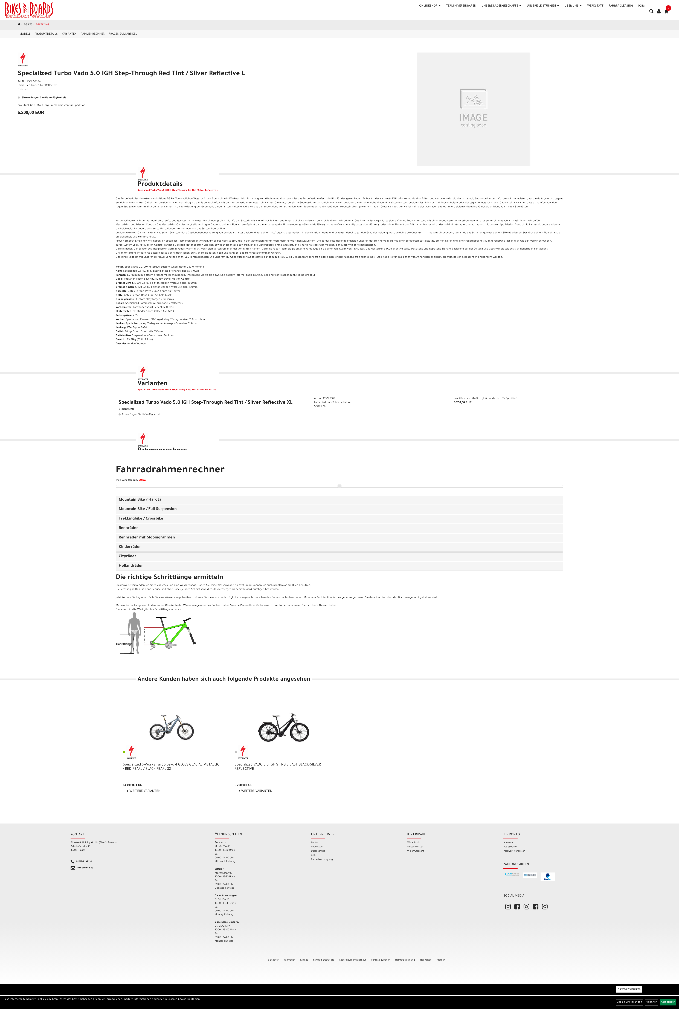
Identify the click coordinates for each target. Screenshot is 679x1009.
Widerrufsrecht (415, 851)
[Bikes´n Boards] (29, 10)
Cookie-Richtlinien (189, 999)
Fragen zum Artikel (123, 34)
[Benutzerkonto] (658, 12)
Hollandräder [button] (131, 566)
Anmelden (508, 842)
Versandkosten (415, 847)
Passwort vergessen (514, 851)
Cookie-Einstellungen (629, 1002)
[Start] (19, 25)
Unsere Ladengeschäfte (499, 6)
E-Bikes (28, 25)
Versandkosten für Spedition (68, 105)
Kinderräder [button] (130, 547)
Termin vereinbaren (461, 6)
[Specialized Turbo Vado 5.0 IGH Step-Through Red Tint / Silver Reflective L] (474, 109)
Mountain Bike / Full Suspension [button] (148, 509)
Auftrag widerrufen (629, 989)
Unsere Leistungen (541, 6)
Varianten (69, 34)
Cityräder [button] (127, 557)
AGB (313, 855)
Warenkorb (413, 842)
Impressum (317, 847)
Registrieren (510, 847)
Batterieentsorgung (322, 859)
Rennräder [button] (128, 528)
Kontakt (315, 842)
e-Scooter (273, 960)
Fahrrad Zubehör (380, 960)
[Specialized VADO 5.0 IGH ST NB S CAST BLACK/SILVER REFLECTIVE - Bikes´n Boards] (283, 727)
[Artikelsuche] (651, 12)
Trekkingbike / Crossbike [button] (141, 519)
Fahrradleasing (621, 6)
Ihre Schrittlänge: (127, 480)
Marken (441, 960)
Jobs (641, 6)
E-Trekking (42, 25)
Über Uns (572, 6)
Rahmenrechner (93, 34)
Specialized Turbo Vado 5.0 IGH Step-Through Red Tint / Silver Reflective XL (205, 403)
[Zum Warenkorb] (666, 12)
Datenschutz (318, 851)
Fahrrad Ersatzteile (323, 960)
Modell (24, 34)
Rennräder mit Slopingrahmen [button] (147, 538)
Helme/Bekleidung (405, 960)
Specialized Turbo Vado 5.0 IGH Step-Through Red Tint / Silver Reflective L (131, 74)
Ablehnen (651, 1002)
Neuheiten (425, 960)
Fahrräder (289, 960)
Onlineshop (428, 6)
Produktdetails (46, 34)
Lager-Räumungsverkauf (352, 960)
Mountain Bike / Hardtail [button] (141, 500)
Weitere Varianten (145, 791)
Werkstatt (595, 6)
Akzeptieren (668, 1002)
